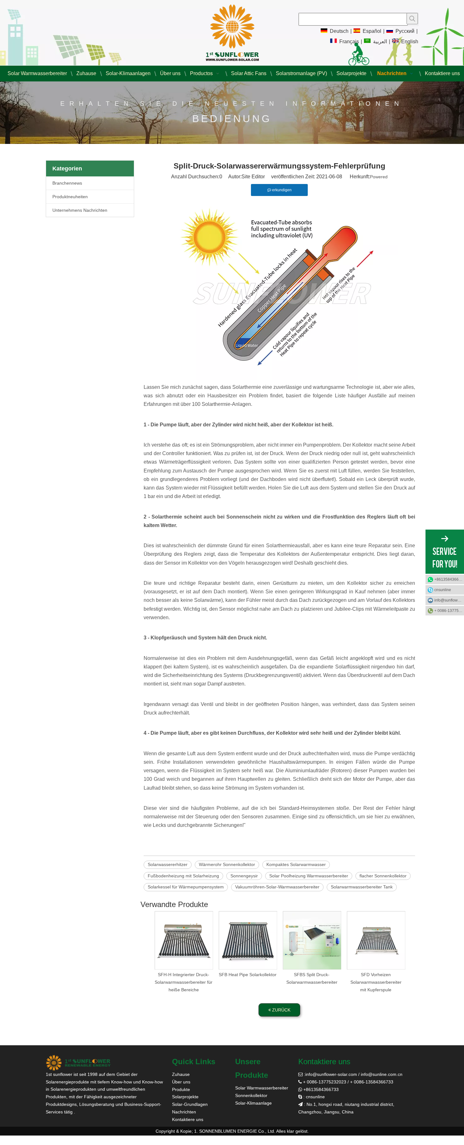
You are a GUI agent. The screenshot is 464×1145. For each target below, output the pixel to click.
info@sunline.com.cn (381, 1074)
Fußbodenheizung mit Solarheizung (183, 875)
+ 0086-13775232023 (449, 610)
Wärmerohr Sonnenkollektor (227, 864)
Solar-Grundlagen (190, 1104)
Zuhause (181, 1074)
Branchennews (67, 183)
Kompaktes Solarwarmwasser (296, 864)
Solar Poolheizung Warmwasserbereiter (308, 875)
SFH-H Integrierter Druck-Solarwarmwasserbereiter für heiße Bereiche (183, 982)
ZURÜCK (280, 1009)
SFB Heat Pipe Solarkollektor (248, 974)
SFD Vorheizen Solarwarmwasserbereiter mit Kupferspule (376, 982)
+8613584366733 (449, 579)
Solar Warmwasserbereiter (261, 1087)
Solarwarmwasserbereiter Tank (362, 886)
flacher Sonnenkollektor (383, 875)
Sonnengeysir (244, 875)
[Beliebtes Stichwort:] (412, 18)
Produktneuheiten (70, 196)
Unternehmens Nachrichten (79, 210)
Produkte (181, 1089)
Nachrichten (184, 1111)
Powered (379, 176)
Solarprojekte (185, 1096)
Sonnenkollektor (251, 1095)
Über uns (181, 1081)
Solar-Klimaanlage (253, 1103)
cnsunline (442, 590)
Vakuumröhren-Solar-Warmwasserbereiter (277, 886)
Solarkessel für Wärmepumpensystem (186, 886)
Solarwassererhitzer (167, 864)
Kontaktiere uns (187, 1119)
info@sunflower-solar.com (331, 1074)
